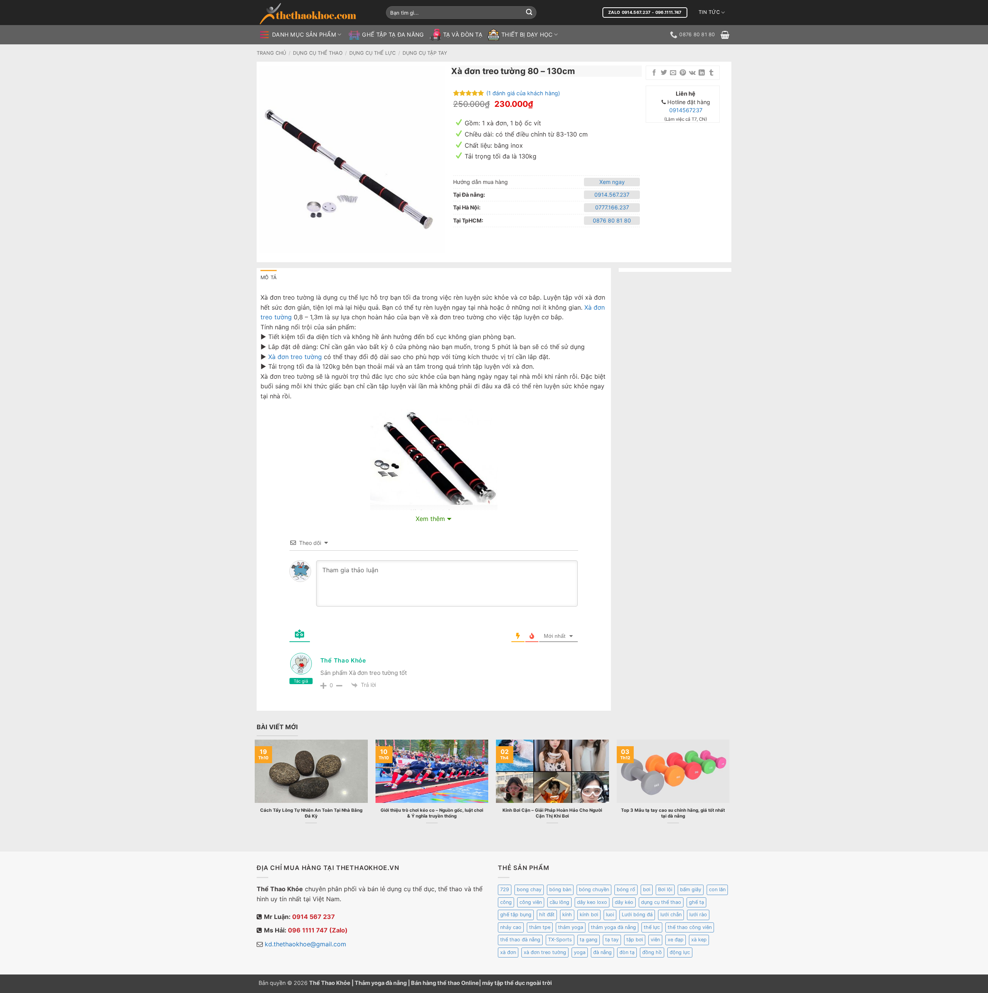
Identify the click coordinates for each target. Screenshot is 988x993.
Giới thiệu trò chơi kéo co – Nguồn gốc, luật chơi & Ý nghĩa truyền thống (432, 813)
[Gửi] (529, 12)
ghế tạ (696, 902)
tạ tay (612, 939)
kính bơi (589, 914)
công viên (530, 902)
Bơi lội (665, 889)
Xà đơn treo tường (295, 357)
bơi (646, 889)
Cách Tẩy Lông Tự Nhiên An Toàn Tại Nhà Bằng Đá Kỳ (311, 813)
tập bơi (634, 939)
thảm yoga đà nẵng (613, 927)
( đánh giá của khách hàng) (523, 92)
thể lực (652, 927)
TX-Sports (560, 939)
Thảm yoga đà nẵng (381, 983)
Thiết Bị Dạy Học (527, 34)
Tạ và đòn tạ (462, 34)
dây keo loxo (592, 902)
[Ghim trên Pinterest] (683, 72)
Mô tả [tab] (269, 277)
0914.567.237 (611, 194)
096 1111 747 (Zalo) (318, 930)
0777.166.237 (612, 207)
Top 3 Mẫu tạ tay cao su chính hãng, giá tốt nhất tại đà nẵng (673, 813)
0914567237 (685, 110)
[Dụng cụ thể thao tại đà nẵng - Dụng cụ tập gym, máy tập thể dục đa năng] (316, 13)
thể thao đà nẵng (520, 939)
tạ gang (588, 939)
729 (504, 889)
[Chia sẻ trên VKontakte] (692, 72)
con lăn (717, 889)
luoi (610, 914)
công (506, 902)
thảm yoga (570, 927)
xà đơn (508, 952)
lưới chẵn (671, 914)
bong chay (529, 889)
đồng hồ (652, 952)
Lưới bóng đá (637, 914)
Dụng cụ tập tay (425, 53)
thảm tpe (539, 927)
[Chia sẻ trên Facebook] (654, 72)
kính (567, 914)
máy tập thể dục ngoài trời (517, 983)
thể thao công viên (690, 927)
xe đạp (675, 939)
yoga (579, 952)
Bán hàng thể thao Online (445, 983)
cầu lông (559, 902)
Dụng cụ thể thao (318, 53)
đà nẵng (602, 952)
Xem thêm (430, 519)
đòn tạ (626, 952)
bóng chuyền (594, 889)
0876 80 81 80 (612, 220)
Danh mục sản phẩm (304, 34)
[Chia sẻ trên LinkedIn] (702, 72)
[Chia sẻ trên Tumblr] (711, 72)
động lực (680, 952)
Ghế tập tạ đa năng (393, 34)
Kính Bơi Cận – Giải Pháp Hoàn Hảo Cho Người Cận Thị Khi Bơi (552, 813)
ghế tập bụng (515, 914)
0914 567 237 (313, 917)
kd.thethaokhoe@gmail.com (305, 944)
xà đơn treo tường (545, 952)
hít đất (547, 914)
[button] (725, 34)
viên (655, 939)
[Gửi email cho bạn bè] (673, 72)
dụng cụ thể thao (661, 902)
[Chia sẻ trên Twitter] (664, 72)
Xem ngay (612, 182)
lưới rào (698, 914)
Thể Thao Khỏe (343, 660)
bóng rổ (626, 889)
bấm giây (690, 889)
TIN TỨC (709, 12)
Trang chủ (271, 53)
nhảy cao (510, 927)
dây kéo (624, 902)
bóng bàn (560, 889)
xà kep (699, 939)
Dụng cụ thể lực (372, 53)
